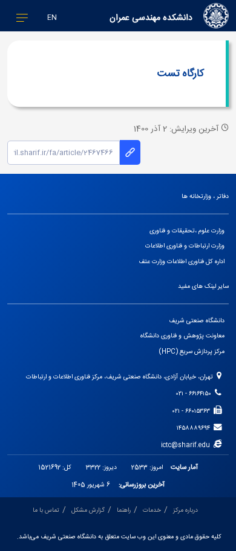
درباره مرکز (185, 510)
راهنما (124, 510)
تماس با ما (46, 510)
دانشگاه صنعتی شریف (197, 321)
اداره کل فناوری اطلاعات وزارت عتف (182, 261)
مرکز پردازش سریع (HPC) (192, 351)
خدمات (152, 510)
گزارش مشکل (88, 510)
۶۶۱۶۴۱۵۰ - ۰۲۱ (195, 394)
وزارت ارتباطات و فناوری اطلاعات (185, 246)
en (52, 18)
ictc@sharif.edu (187, 445)
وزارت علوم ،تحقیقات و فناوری (187, 231)
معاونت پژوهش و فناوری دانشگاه (182, 336)
